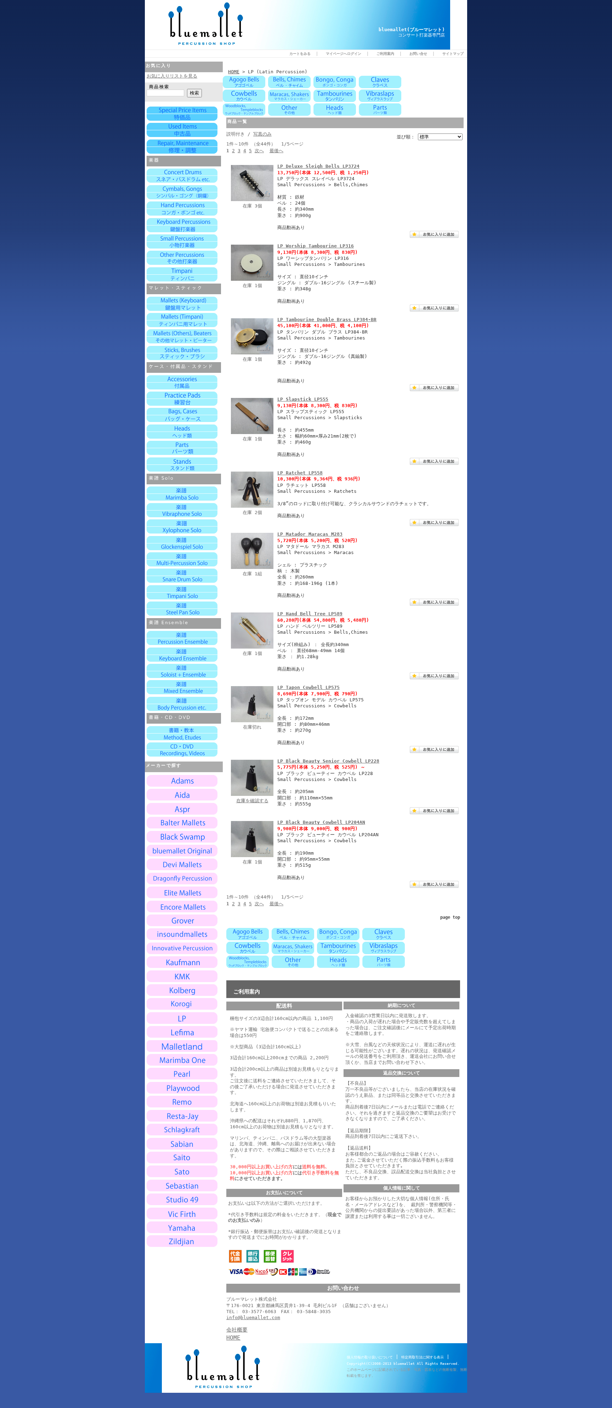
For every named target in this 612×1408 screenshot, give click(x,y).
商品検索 (159, 86)
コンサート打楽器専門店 (421, 35)
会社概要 (237, 1330)
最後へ (276, 150)
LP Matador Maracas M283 (309, 534)
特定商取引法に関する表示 (422, 1357)
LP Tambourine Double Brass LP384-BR (326, 319)
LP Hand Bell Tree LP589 (309, 613)
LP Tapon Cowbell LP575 (308, 687)
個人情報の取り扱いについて (370, 1357)
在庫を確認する (252, 800)
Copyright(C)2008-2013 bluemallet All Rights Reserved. (403, 1364)
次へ (259, 150)
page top (450, 917)
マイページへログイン (343, 53)
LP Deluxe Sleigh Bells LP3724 (318, 166)
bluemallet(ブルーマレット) (412, 29)
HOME (233, 71)
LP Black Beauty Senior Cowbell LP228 (328, 761)
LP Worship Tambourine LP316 (315, 246)
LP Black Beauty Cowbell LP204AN (321, 822)
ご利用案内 (385, 53)
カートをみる (300, 53)
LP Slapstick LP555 (302, 399)
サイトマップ (453, 53)
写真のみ (262, 134)
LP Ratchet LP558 (300, 472)
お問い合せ (418, 53)
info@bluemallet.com (253, 1317)
